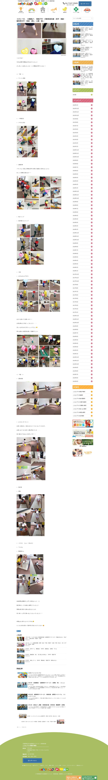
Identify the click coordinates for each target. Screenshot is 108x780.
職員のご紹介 (51, 765)
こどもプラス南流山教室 (79, 412)
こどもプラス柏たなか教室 (79, 409)
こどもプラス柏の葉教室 (79, 398)
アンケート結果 (58, 765)
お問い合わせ (86, 3)
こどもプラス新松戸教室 (79, 391)
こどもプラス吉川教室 (78, 415)
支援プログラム (35, 765)
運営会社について (80, 765)
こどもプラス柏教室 (78, 395)
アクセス (64, 765)
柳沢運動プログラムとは (26, 765)
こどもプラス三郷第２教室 (79, 405)
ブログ (46, 765)
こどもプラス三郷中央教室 (79, 402)
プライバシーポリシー (71, 765)
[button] (92, 18)
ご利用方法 (42, 765)
